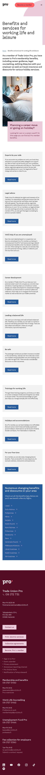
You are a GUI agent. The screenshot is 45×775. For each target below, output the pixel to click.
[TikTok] (34, 765)
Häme (7, 517)
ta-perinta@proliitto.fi (12, 750)
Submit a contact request (13, 752)
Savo (7, 538)
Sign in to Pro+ (9, 659)
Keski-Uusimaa (11, 553)
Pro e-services (8, 692)
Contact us (9, 627)
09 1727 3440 (9, 683)
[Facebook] (19, 765)
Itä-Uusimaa (10, 556)
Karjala (8, 520)
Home (4, 51)
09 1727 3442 (9, 703)
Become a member (24, 5)
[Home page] (6, 5)
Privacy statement (11, 664)
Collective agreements (14, 643)
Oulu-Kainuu (10, 509)
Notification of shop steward (15, 672)
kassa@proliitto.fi (10, 730)
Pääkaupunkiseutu (12, 545)
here (28, 496)
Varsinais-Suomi (11, 542)
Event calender (9, 661)
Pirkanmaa (9, 531)
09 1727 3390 (9, 742)
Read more (12, 180)
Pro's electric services (14, 637)
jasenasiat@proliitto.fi (12, 690)
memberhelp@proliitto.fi (12, 712)
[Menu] (41, 5)
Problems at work (9, 710)
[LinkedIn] (4, 765)
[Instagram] (26, 765)
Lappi (7, 506)
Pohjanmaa (9, 513)
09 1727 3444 (9, 723)
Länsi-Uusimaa (11, 549)
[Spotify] (4, 768)
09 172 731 (12, 594)
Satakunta (9, 535)
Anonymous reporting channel (15, 667)
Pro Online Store (10, 669)
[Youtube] (11, 765)
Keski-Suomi (10, 524)
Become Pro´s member (14, 650)
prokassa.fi (7, 732)
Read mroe (12, 259)
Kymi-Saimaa (10, 527)
